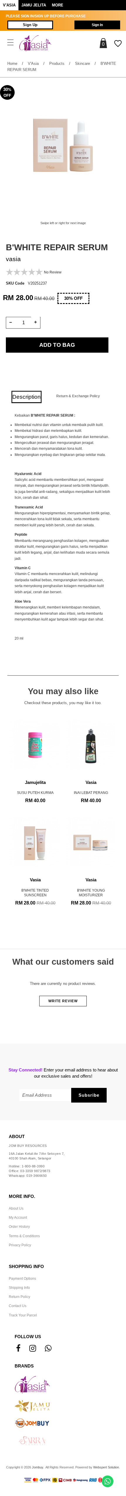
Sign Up (30, 25)
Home (12, 63)
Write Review (63, 1001)
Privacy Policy (20, 1245)
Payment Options (22, 1279)
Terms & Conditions (24, 1236)
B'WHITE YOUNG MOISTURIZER (91, 887)
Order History (19, 1227)
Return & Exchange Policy (78, 396)
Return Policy (19, 1297)
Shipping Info (19, 1288)
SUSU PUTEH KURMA (35, 787)
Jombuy (37, 1467)
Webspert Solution (106, 1467)
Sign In (97, 25)
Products (56, 63)
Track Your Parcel (23, 1315)
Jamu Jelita (33, 5)
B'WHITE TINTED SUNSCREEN (35, 887)
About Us (16, 1208)
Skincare (82, 63)
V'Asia (33, 63)
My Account (18, 1218)
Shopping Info (26, 1266)
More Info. (22, 1196)
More (57, 5)
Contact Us (17, 1306)
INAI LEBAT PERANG (91, 787)
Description (26, 397)
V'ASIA (9, 5)
